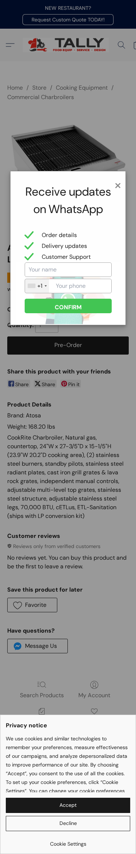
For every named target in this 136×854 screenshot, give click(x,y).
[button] (68, 805)
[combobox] (37, 286)
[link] (68, 841)
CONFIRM (68, 307)
